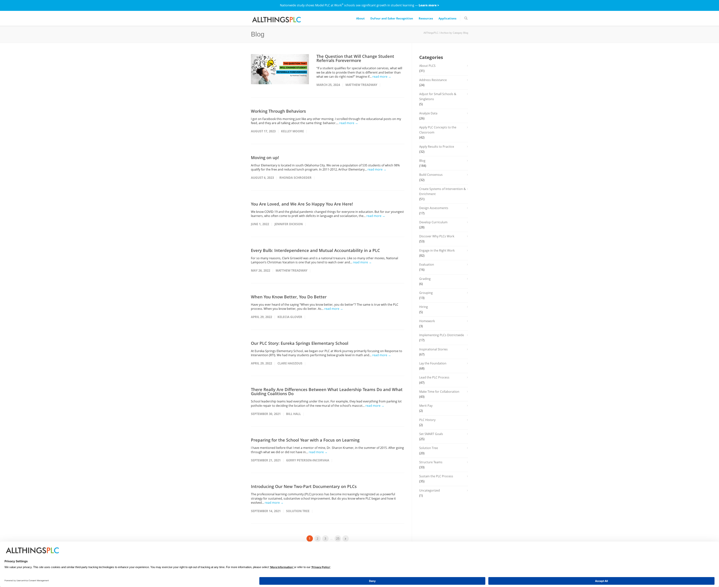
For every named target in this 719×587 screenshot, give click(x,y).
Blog (422, 161)
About (360, 18)
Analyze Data (428, 113)
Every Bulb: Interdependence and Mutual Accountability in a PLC (315, 250)
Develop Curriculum (433, 222)
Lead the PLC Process (434, 377)
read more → (381, 76)
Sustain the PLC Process (436, 476)
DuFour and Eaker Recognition (391, 18)
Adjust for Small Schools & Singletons (437, 96)
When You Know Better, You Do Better (289, 296)
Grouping (426, 293)
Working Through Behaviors (278, 111)
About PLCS (427, 66)
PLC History (427, 420)
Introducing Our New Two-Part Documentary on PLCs (304, 486)
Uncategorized (429, 490)
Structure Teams (430, 462)
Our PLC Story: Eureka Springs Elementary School (299, 343)
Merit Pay (426, 406)
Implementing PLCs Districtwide (441, 335)
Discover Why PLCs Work (436, 236)
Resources (426, 18)
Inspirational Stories (433, 349)
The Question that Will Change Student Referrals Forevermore (355, 58)
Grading (425, 279)
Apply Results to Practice (436, 147)
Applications (447, 18)
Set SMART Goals (431, 434)
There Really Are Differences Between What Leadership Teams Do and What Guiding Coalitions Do (327, 391)
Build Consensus (431, 175)
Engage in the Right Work (437, 250)
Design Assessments (433, 208)
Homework (427, 321)
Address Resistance (433, 80)
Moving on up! (265, 157)
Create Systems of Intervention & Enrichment (442, 191)
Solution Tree (428, 448)
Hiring (423, 307)
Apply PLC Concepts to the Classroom (437, 129)
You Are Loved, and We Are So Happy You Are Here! (302, 204)
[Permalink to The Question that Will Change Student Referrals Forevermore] (280, 69)
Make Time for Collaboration (439, 392)
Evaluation (426, 264)
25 (337, 538)
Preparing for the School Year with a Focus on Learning (305, 440)
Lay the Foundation (432, 363)
